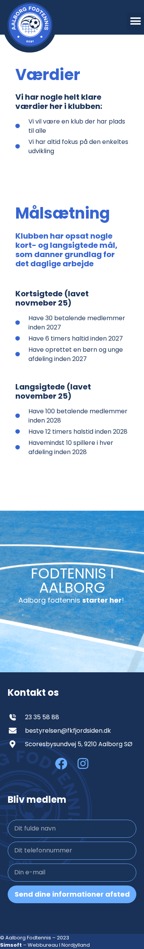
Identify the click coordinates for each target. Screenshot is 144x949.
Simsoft (11, 945)
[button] (135, 21)
